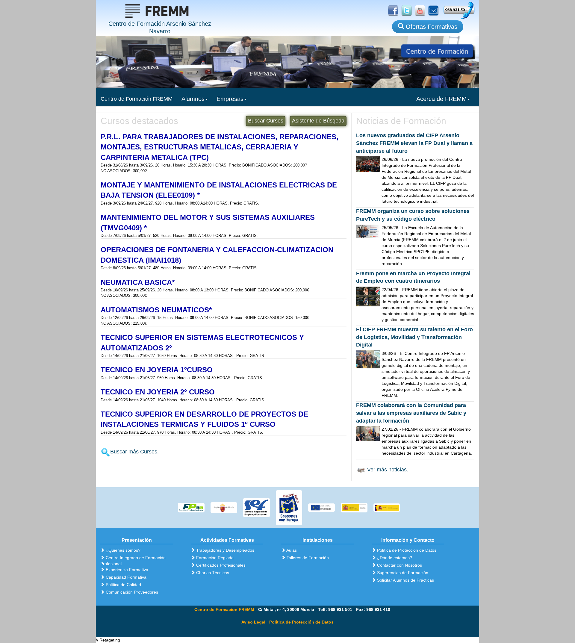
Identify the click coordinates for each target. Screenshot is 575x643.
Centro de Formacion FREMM (224, 609)
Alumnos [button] (193, 99)
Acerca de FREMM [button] (441, 99)
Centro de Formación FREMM (136, 99)
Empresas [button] (230, 99)
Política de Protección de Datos (301, 622)
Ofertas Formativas (430, 26)
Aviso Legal (253, 622)
